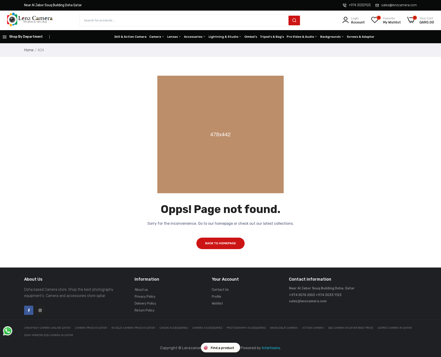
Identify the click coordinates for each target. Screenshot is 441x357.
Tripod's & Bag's (272, 36)
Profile (216, 297)
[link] (432, 323)
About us (141, 290)
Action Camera (313, 327)
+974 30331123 (360, 5)
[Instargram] (40, 310)
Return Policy (145, 310)
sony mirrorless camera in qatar (48, 335)
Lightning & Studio (224, 36)
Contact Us (220, 290)
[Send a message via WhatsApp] (7, 330)
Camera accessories (207, 327)
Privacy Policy (145, 297)
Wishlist (217, 303)
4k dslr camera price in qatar (133, 327)
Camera (155, 36)
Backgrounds (330, 36)
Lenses (172, 36)
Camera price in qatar (91, 327)
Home (29, 50)
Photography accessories (246, 327)
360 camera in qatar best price (350, 327)
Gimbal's (250, 36)
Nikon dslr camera (283, 327)
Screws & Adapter (360, 36)
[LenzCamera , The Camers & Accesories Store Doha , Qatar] (30, 20)
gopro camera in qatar (395, 327)
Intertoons (271, 348)
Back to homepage (220, 243)
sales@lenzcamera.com (399, 5)
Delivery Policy (145, 303)
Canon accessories (173, 327)
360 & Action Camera (130, 36)
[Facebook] (28, 310)
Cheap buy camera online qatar (47, 327)
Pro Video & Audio (301, 36)
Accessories (193, 36)
